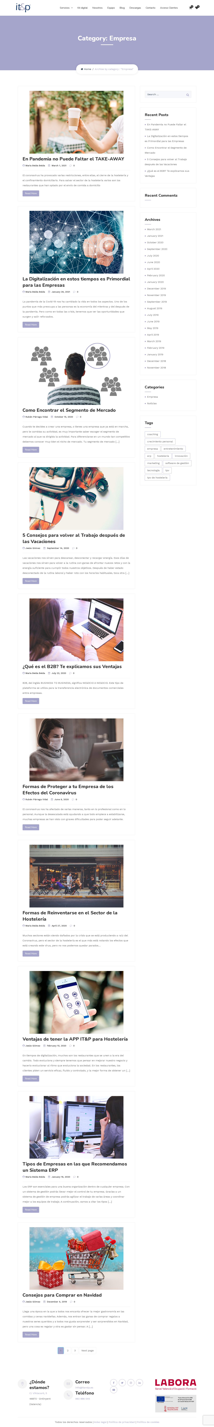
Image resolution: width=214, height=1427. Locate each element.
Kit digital (82, 8)
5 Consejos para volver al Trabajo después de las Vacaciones (74, 538)
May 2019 (152, 328)
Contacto (150, 8)
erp (149, 455)
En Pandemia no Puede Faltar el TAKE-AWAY (73, 159)
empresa (152, 448)
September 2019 (157, 301)
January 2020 (155, 281)
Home (87, 69)
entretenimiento (173, 448)
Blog (122, 8)
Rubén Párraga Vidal (37, 417)
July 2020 (153, 255)
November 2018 (156, 367)
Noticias (152, 403)
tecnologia (153, 470)
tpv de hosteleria (157, 477)
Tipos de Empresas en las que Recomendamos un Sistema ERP (75, 1167)
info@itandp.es (84, 1387)
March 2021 (154, 229)
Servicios (65, 8)
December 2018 (156, 361)
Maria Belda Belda (35, 165)
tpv (167, 470)
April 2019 (153, 334)
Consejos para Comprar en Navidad (62, 1295)
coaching (152, 434)
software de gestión (177, 463)
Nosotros (97, 8)
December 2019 (156, 288)
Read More (31, 193)
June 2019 (153, 321)
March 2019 (154, 341)
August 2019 (154, 308)
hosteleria (163, 455)
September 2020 (157, 249)
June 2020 (153, 262)
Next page (87, 1350)
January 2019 (155, 354)
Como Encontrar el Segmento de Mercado (69, 410)
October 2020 (155, 242)
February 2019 (155, 347)
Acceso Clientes (169, 8)
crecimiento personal (160, 441)
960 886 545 (82, 1398)
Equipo (111, 8)
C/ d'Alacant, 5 (38, 1393)
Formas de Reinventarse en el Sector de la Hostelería (70, 916)
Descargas (135, 8)
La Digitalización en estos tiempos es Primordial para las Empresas (76, 282)
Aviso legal (100, 1422)
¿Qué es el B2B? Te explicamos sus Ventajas (72, 666)
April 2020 (153, 268)
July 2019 (153, 314)
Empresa (152, 396)
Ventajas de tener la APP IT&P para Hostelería (75, 1039)
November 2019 (156, 295)
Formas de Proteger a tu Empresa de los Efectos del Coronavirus (68, 789)
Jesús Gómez (33, 548)
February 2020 (156, 275)
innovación (181, 455)
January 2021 (155, 235)
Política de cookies (148, 1422)
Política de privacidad (122, 1422)
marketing (153, 463)
